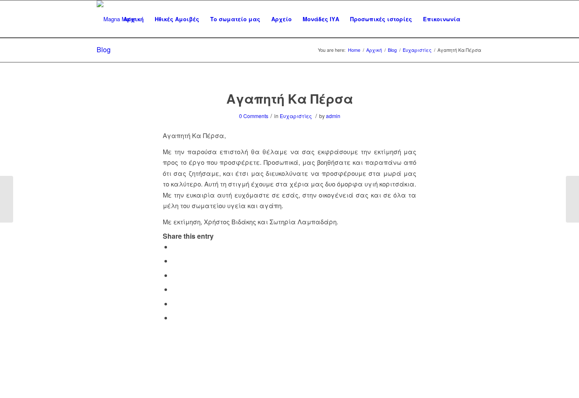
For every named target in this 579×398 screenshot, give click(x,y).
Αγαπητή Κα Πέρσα (289, 98)
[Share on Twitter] (174, 260)
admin (333, 115)
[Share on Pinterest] (174, 289)
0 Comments (253, 115)
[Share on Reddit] (174, 303)
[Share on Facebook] (174, 246)
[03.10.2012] (6, 199)
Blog (104, 49)
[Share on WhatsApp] (174, 275)
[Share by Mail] (174, 317)
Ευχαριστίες (296, 115)
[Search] (474, 19)
